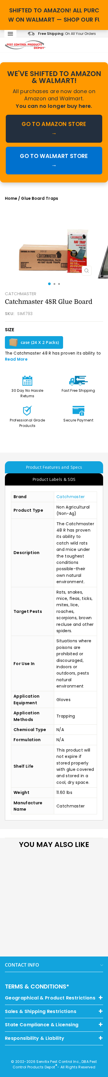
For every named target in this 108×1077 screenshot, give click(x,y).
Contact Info (22, 965)
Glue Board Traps (39, 198)
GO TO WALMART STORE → (54, 160)
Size (9, 329)
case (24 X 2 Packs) (40, 342)
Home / (13, 198)
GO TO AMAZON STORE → (54, 128)
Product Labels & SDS (54, 479)
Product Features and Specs (54, 467)
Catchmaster (70, 497)
